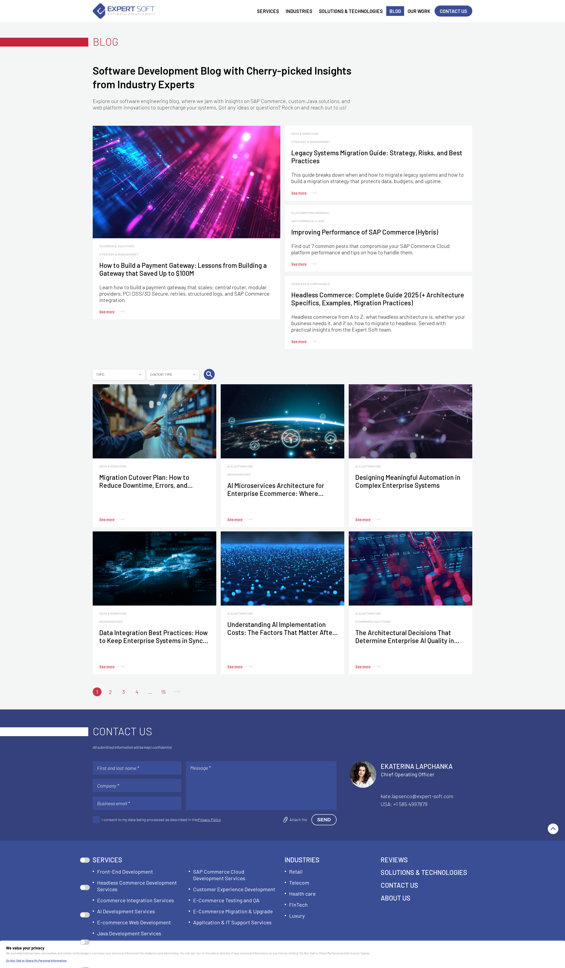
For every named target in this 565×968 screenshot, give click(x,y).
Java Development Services (129, 933)
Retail (296, 871)
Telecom (299, 882)
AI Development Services (126, 911)
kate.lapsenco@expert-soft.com (417, 796)
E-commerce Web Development (134, 922)
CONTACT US (399, 885)
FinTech (298, 904)
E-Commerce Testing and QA (226, 900)
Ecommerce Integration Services (135, 900)
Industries (302, 860)
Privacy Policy (209, 819)
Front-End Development (125, 871)
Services (107, 860)
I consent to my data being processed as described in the (161, 819)
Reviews (394, 860)
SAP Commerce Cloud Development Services (219, 874)
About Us (396, 898)
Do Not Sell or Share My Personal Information (36, 960)
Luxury (297, 915)
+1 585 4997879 (410, 804)
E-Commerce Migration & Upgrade (233, 911)
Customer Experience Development (234, 889)
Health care (302, 893)
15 (163, 691)
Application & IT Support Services (232, 922)
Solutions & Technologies (424, 872)
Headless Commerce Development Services (137, 885)
